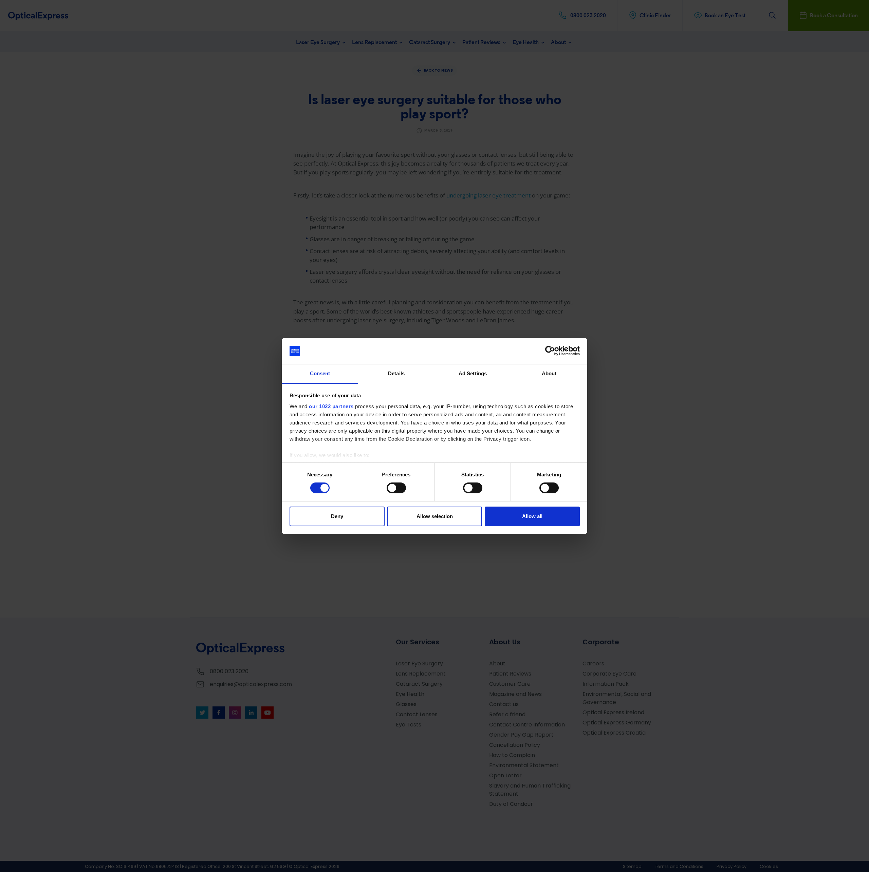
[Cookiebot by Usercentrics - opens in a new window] (550, 351)
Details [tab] (396, 373)
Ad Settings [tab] (473, 373)
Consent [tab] (320, 373)
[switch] (396, 487)
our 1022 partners (331, 406)
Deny (337, 516)
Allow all (532, 516)
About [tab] (549, 373)
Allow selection (435, 516)
